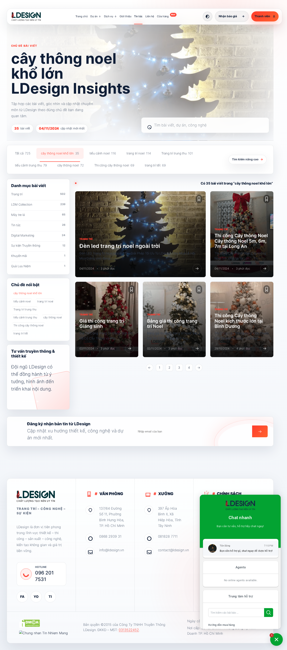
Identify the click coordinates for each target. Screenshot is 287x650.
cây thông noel (70, 165)
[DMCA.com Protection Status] (29, 623)
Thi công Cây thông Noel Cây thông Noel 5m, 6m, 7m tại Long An (241, 241)
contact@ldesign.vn (171, 550)
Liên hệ (149, 16)
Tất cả (22, 153)
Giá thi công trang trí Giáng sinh (101, 323)
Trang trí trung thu (177, 153)
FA (22, 596)
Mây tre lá (38, 215)
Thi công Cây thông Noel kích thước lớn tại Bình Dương (239, 321)
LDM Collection (38, 204)
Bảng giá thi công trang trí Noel (172, 323)
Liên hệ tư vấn (26, 401)
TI (50, 596)
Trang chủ (81, 16)
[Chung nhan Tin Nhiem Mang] (43, 633)
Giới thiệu (125, 16)
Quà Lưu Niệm (38, 266)
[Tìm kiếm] (147, 125)
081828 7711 (168, 536)
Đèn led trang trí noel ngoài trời (119, 246)
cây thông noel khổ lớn (60, 153)
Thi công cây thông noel (114, 165)
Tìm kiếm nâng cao (247, 159)
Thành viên (264, 16)
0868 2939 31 (110, 536)
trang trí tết (155, 165)
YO (36, 596)
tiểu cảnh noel (103, 153)
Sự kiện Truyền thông (38, 245)
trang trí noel (138, 153)
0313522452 (129, 630)
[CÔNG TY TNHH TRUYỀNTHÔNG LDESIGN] (30, 16)
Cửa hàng (166, 15)
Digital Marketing (38, 235)
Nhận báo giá (231, 16)
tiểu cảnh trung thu (31, 165)
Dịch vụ (110, 16)
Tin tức (138, 16)
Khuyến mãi (38, 256)
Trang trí (38, 194)
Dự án (95, 16)
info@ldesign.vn (111, 550)
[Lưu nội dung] (199, 199)
